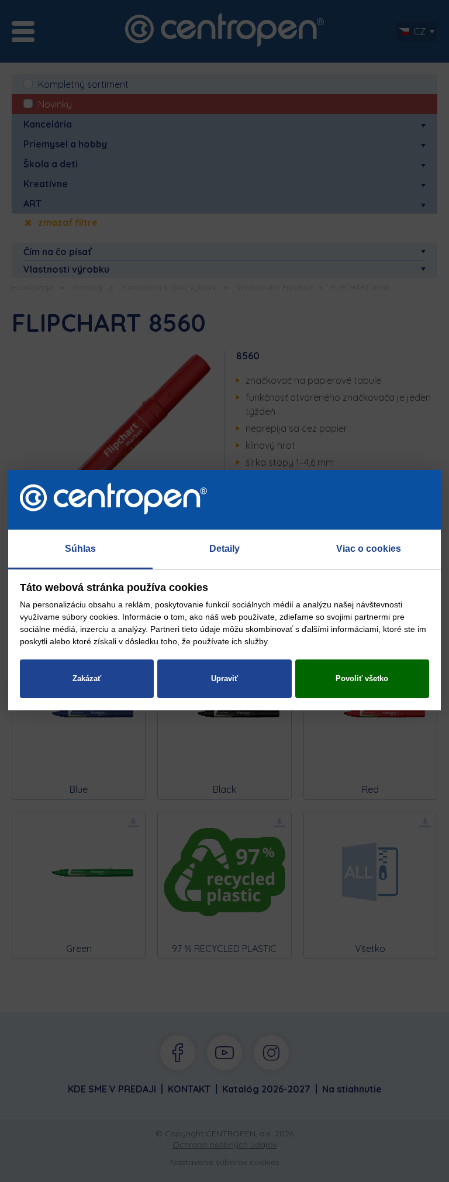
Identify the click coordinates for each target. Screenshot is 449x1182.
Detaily (224, 549)
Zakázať (86, 678)
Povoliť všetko (362, 678)
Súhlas (80, 549)
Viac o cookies (368, 549)
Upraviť (224, 678)
